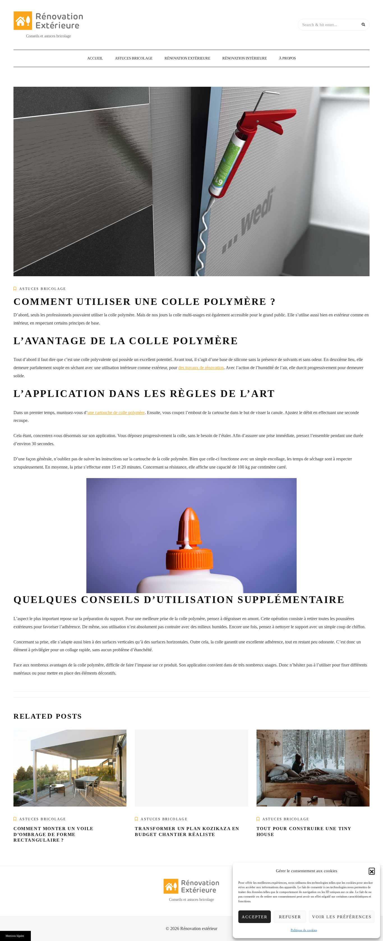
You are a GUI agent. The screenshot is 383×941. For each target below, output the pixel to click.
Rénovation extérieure (187, 58)
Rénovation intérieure (244, 58)
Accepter (254, 917)
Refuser (290, 917)
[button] (372, 871)
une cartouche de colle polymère (116, 412)
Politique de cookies (304, 930)
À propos (287, 58)
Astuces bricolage (134, 58)
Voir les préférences (342, 917)
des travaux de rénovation (201, 367)
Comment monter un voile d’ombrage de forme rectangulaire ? (53, 834)
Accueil (95, 58)
